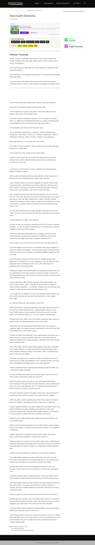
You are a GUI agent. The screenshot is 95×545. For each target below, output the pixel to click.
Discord (25, 45)
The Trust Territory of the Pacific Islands (22, 530)
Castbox (43, 41)
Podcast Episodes (62, 3)
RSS (47, 41)
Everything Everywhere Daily (19, 526)
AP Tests (76, 3)
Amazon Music (30, 41)
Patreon (20, 45)
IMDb (36, 45)
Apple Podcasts (15, 41)
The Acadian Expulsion (17, 528)
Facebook (31, 45)
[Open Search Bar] (85, 3)
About (37, 3)
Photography (48, 3)
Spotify (23, 41)
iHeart (37, 41)
